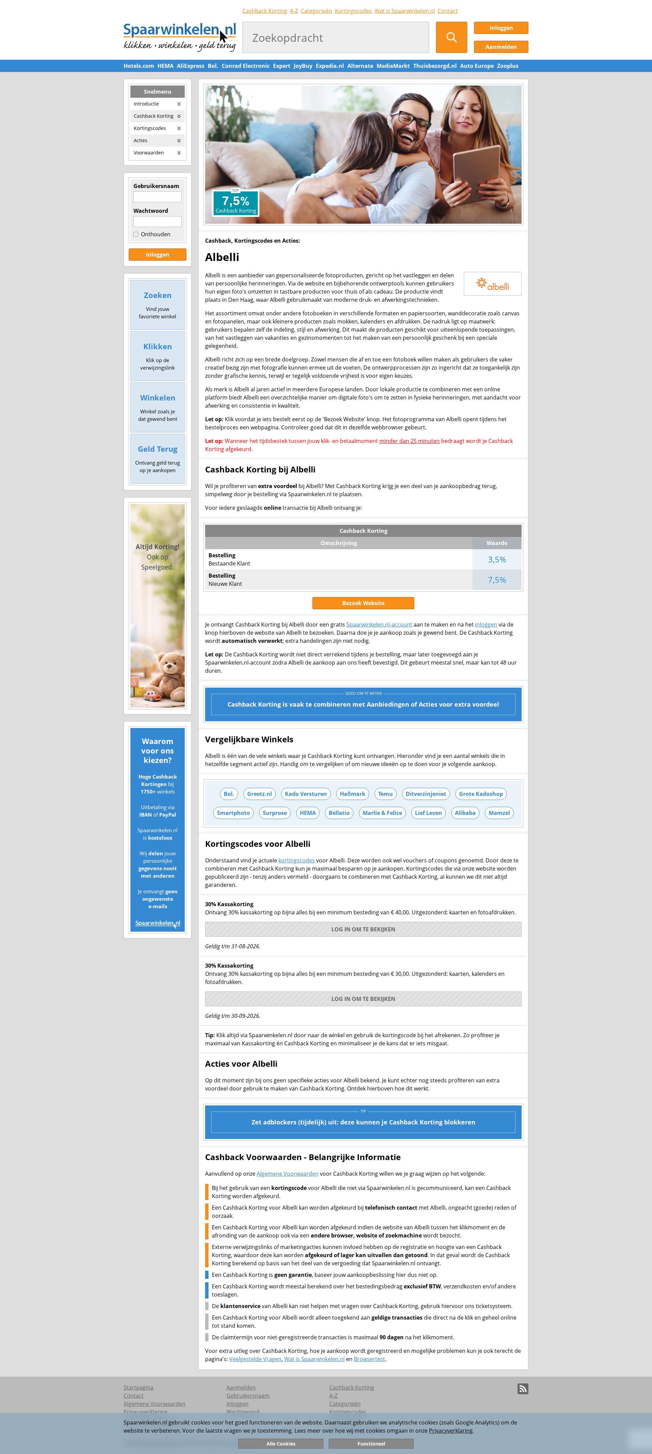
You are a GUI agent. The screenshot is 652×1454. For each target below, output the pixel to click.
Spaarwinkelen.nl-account (379, 624)
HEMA (166, 66)
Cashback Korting (264, 11)
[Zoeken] (451, 37)
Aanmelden (501, 47)
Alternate (360, 66)
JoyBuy (303, 66)
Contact (448, 11)
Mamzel (499, 813)
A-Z (294, 11)
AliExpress (190, 66)
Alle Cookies (281, 1443)
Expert (281, 66)
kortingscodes (296, 860)
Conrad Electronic (246, 66)
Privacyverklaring (451, 1430)
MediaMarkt (393, 66)
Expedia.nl (330, 66)
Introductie (146, 103)
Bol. (213, 66)
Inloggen (501, 28)
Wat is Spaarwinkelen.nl (405, 11)
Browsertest (369, 1359)
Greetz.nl (259, 794)
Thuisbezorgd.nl (435, 66)
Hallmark (352, 794)
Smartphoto (233, 813)
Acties (140, 140)
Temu (385, 794)
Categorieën (316, 11)
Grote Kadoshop (481, 794)
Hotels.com (139, 66)
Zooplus (508, 66)
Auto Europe (477, 66)
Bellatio (339, 813)
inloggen (486, 624)
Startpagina (138, 1387)
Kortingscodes (353, 11)
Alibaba (465, 813)
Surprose (275, 813)
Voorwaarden (149, 152)
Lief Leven (428, 813)
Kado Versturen (306, 794)
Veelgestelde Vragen (255, 1359)
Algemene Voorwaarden (288, 1173)
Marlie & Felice (382, 813)
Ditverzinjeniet (426, 794)
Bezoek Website (363, 603)
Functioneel (371, 1443)
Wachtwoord (150, 211)
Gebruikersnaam (156, 186)
